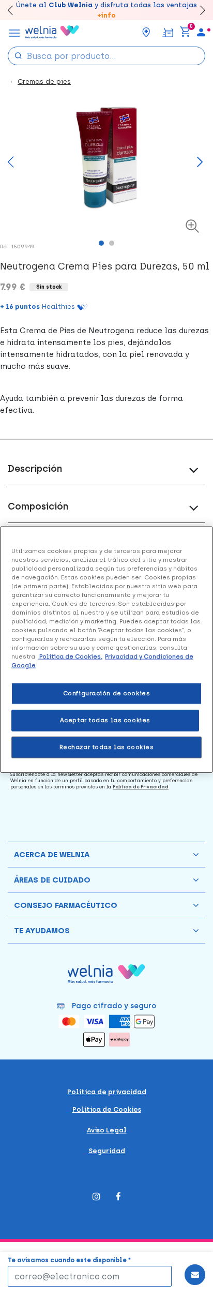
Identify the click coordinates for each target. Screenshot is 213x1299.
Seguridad (106, 1151)
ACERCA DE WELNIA (51, 854)
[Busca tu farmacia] (146, 32)
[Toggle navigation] (14, 32)
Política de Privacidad (141, 786)
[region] (106, 649)
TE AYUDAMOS (42, 930)
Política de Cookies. (70, 656)
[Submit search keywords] (18, 55)
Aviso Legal (107, 1130)
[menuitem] (201, 32)
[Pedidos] (167, 32)
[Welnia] (52, 32)
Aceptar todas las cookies (105, 720)
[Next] (198, 10)
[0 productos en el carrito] (185, 32)
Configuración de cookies (106, 693)
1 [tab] (104, 246)
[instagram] (96, 1197)
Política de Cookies (106, 1109)
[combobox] (106, 56)
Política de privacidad (106, 1092)
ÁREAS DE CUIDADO (52, 880)
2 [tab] (114, 246)
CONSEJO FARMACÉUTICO (65, 905)
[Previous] (11, 167)
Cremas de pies (44, 81)
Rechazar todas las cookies (106, 747)
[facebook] (118, 1197)
